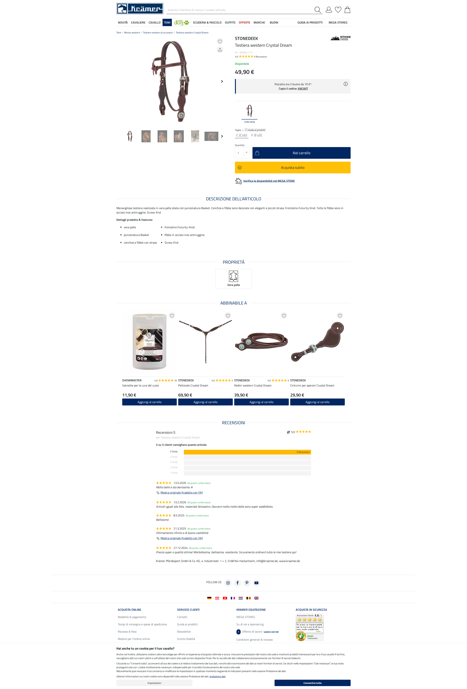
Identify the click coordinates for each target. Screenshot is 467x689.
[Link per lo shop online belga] (249, 598)
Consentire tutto (313, 683)
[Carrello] (347, 9)
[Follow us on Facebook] (237, 583)
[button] (181, 22)
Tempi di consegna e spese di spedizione (142, 624)
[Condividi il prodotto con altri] (220, 49)
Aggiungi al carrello (149, 402)
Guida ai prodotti (257, 130)
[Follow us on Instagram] (228, 583)
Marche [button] (259, 22)
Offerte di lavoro (258, 631)
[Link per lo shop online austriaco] (218, 598)
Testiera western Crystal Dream (192, 32)
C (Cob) (241, 135)
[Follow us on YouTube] (256, 583)
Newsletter (184, 631)
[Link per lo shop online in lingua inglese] (257, 598)
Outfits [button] (230, 22)
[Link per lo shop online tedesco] (210, 598)
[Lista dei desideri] (338, 9)
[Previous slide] (119, 81)
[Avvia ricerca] (318, 10)
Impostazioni (154, 683)
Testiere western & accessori (158, 32)
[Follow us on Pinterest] (247, 583)
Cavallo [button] (155, 22)
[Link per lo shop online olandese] (241, 598)
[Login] (329, 9)
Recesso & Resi (127, 631)
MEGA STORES (338, 22)
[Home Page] (139, 8)
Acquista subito (293, 167)
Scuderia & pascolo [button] (207, 22)
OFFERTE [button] (244, 22)
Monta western (132, 32)
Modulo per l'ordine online (134, 639)
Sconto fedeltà (186, 639)
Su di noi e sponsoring (250, 624)
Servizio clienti (188, 609)
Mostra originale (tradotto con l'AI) (182, 492)
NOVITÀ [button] (123, 22)
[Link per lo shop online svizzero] (226, 598)
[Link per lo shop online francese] (233, 598)
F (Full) (256, 135)
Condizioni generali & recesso (254, 639)
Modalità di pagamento (132, 617)
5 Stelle (174, 451)
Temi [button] (167, 22)
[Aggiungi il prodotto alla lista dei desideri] (220, 41)
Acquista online (129, 609)
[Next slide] (222, 81)
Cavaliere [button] (138, 22)
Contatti (182, 617)
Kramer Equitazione (251, 609)
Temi (118, 32)
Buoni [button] (274, 22)
